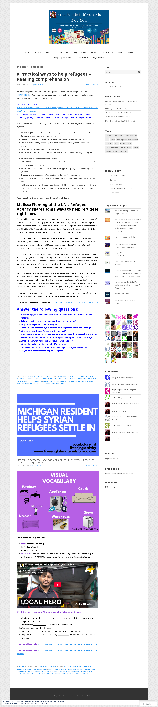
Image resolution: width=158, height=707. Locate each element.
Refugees (60, 383)
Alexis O (114, 384)
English (81, 376)
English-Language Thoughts (121, 188)
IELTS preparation (51, 381)
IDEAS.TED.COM (24, 95)
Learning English (86, 381)
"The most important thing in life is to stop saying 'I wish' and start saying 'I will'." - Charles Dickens (128, 273)
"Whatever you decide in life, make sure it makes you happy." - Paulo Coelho (128, 285)
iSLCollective (122, 411)
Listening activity (42, 674)
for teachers (41, 379)
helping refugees (34, 381)
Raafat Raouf (116, 417)
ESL (87, 376)
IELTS (129, 143)
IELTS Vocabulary (69, 381)
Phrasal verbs (108, 52)
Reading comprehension (39, 376)
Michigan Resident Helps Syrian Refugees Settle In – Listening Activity (67, 644)
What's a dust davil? (122, 294)
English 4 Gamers (100, 57)
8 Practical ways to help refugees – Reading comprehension (54, 76)
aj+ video (68, 667)
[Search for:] (123, 72)
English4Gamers (111, 458)
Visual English (68, 674)
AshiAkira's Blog (116, 184)
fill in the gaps (61, 669)
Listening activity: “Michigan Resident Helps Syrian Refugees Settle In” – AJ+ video (55, 461)
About (27, 52)
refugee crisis (48, 383)
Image (21, 667)
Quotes (121, 52)
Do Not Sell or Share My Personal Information (87, 696)
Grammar (37, 52)
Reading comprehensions (61, 57)
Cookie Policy (45, 703)
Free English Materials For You (62, 379)
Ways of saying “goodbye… (129, 384)
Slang (75, 52)
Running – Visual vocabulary (116, 108)
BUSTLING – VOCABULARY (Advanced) (120, 121)
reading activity (33, 383)
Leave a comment (92, 84)
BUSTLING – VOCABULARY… (128, 432)
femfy (30, 379)
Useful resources (82, 57)
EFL (75, 376)
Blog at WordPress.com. (62, 696)
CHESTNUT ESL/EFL (117, 176)
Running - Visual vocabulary (125, 237)
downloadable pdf (82, 667)
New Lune (113, 180)
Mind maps (50, 52)
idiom (116, 143)
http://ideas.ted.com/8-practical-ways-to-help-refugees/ (75, 302)
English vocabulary (34, 669)
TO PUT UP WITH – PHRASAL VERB (119, 112)
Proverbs (94, 52)
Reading (20, 383)
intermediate (86, 671)
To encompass (128, 378)
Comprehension (65, 376)
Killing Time (114, 192)
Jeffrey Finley (116, 378)
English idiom (117, 136)
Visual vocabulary (84, 674)
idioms (122, 143)
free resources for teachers (48, 671)
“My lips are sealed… (125, 398)
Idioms (84, 52)
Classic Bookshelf (112, 473)
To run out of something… (127, 439)
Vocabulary (63, 52)
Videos (130, 52)
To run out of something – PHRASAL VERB (121, 117)
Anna (113, 403)
